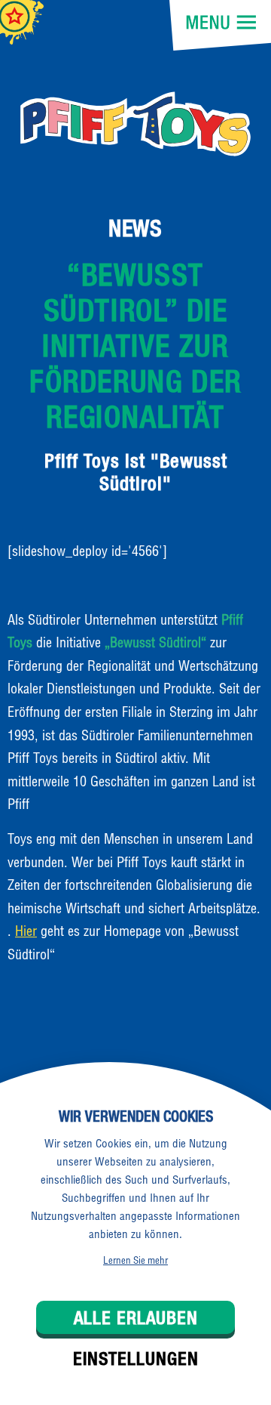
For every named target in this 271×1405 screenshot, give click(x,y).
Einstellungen (136, 1358)
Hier (26, 931)
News (135, 228)
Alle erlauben (136, 1317)
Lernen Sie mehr (135, 1260)
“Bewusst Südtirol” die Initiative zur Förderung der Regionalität (135, 345)
